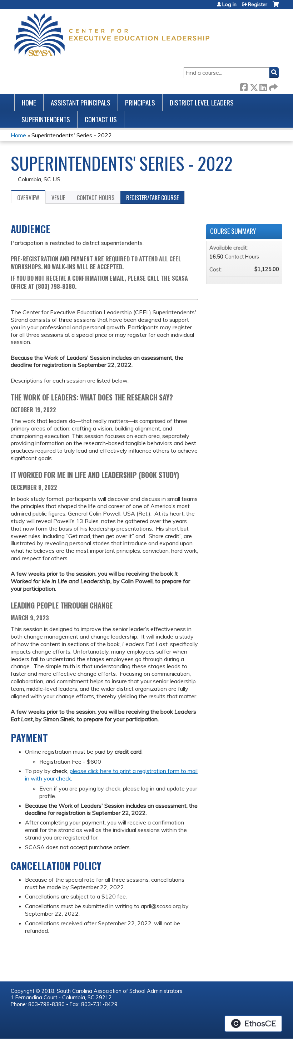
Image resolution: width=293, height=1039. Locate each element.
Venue (58, 197)
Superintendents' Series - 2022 (71, 135)
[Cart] (276, 7)
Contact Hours (95, 197)
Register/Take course (152, 197)
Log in (229, 4)
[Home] (111, 34)
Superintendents (45, 119)
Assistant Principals (80, 102)
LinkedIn (263, 86)
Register (257, 4)
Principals (140, 102)
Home (29, 102)
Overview (28, 197)
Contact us (101, 119)
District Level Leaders (202, 102)
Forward (272, 86)
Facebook (243, 86)
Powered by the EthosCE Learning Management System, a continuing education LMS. (253, 1023)
